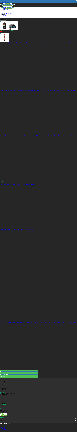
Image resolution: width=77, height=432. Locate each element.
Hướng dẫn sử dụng (4, 15)
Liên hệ (2, 17)
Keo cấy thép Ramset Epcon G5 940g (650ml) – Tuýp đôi (6, 30)
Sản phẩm (2, 12)
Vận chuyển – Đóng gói (4, 10)
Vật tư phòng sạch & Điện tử (5, 9)
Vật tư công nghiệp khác (4, 18)
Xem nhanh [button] (1, 87)
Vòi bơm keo (3, 376)
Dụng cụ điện (3, 8)
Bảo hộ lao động (4, 7)
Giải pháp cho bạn (3, 14)
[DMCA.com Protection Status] (4, 416)
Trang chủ (1, 18)
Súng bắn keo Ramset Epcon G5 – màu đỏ (5, 181)
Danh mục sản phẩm (3, 13)
